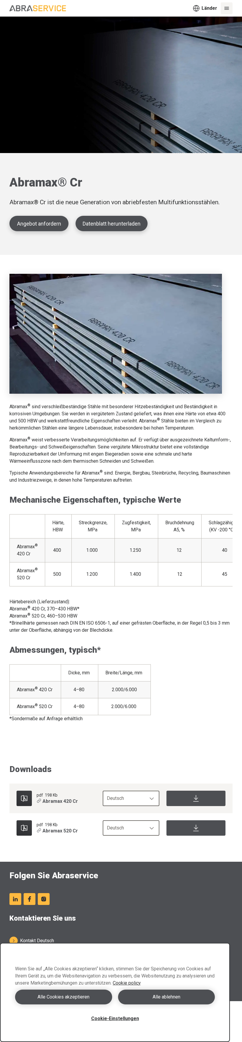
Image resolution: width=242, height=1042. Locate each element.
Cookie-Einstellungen (115, 1018)
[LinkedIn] (15, 899)
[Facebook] (29, 899)
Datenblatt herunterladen (111, 224)
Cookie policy (127, 983)
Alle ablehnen (166, 997)
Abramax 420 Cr (60, 801)
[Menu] (227, 8)
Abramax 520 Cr (60, 831)
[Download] (195, 798)
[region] (115, 992)
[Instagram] (44, 899)
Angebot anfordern (39, 224)
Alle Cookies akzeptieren (63, 997)
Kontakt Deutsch (37, 940)
